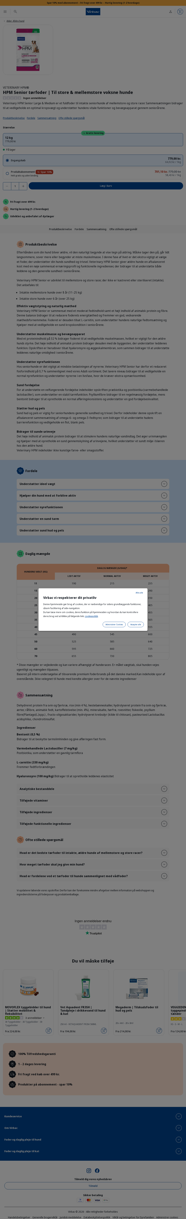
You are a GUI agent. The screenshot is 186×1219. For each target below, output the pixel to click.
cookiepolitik (91, 616)
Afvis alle (139, 592)
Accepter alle (135, 624)
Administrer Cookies (114, 624)
